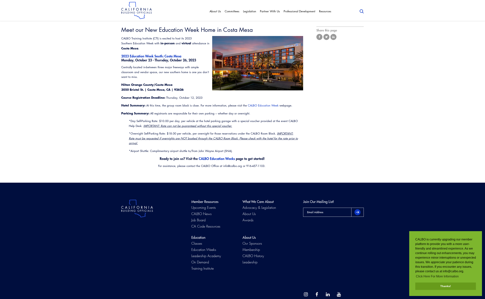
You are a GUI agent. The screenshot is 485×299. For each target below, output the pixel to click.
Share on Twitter (326, 37)
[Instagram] (305, 294)
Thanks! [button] (445, 286)
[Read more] (257, 63)
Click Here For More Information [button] (437, 276)
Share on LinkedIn (333, 37)
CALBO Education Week (263, 105)
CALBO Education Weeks (217, 158)
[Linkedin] (327, 294)
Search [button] (361, 11)
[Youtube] (338, 294)
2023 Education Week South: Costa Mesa (151, 56)
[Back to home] (136, 10)
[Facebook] (316, 294)
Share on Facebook (319, 37)
